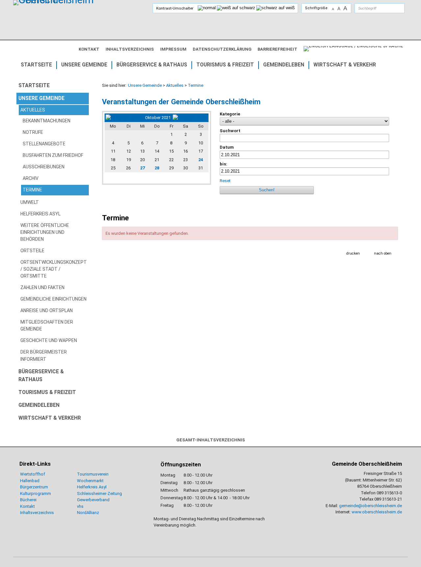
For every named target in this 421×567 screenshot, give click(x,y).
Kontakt (27, 506)
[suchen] (393, 8)
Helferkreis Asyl (92, 486)
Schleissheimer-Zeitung (100, 493)
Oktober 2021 (158, 117)
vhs (80, 506)
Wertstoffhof (32, 474)
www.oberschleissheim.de (377, 511)
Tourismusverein (93, 474)
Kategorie (230, 113)
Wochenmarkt (90, 480)
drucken (353, 253)
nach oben (382, 253)
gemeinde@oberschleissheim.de (370, 505)
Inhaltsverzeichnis (37, 512)
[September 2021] (124, 117)
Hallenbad (29, 480)
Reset (225, 180)
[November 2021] (190, 117)
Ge (79, 499)
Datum (227, 147)
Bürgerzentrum (34, 486)
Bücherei (28, 499)
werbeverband (96, 499)
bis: (223, 163)
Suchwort (230, 130)
